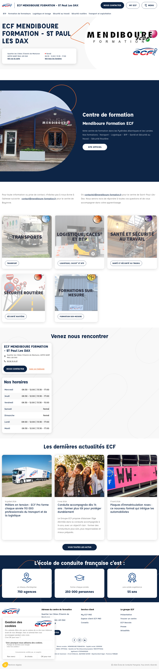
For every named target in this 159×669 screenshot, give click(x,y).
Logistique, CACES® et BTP (72, 263)
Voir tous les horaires (53, 58)
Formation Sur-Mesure (71, 316)
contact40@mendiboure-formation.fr (103, 194)
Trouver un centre (128, 618)
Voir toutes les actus (79, 547)
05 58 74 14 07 (12, 361)
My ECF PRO (86, 614)
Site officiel (95, 147)
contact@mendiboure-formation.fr (39, 198)
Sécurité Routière (15, 316)
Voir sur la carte (13, 58)
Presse (123, 626)
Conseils (84, 622)
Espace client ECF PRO (91, 618)
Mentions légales (15, 665)
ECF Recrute (125, 622)
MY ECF (133, 5)
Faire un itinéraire (36, 369)
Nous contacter (112, 5)
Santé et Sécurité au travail (126, 263)
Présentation (126, 614)
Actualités (124, 630)
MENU (151, 5)
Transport (12, 263)
